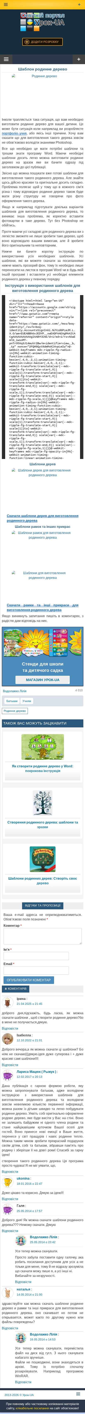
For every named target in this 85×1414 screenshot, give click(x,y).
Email (9, 964)
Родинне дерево (15, 710)
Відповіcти (10, 1028)
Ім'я (8, 949)
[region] (42, 643)
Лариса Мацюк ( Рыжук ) (36, 1071)
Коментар (13, 925)
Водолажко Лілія (43, 1237)
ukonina (23, 1178)
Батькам (12, 701)
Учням (26, 701)
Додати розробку (45, 41)
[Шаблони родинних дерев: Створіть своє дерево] (42, 859)
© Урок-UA (19, 1395)
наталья (23, 1289)
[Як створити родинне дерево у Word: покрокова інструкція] (42, 746)
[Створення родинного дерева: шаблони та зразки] (42, 803)
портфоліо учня (14, 133)
